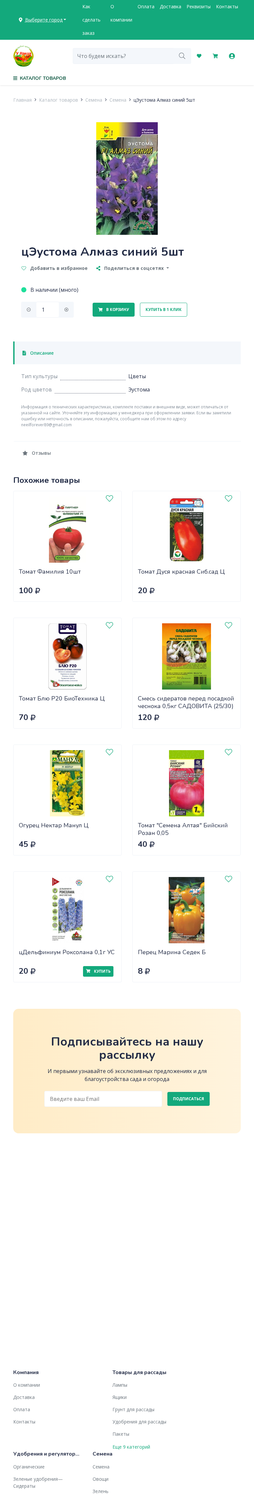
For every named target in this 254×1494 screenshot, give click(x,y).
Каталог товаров (58, 100)
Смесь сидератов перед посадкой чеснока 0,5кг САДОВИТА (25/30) (186, 702)
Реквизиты (199, 6)
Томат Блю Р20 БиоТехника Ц (62, 698)
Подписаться (188, 1098)
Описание (41, 353)
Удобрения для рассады (139, 1421)
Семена (93, 100)
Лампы (119, 1385)
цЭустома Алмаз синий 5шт (164, 100)
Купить (101, 971)
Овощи (100, 1479)
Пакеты (120, 1434)
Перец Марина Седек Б (172, 952)
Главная (22, 100)
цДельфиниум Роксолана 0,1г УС (67, 952)
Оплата (146, 6)
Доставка (170, 6)
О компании (121, 13)
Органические (29, 1467)
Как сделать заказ (91, 19)
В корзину (117, 309)
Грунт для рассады (133, 1409)
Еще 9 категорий (131, 1447)
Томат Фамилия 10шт (50, 572)
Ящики (119, 1397)
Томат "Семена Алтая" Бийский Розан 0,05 (183, 829)
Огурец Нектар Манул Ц (54, 825)
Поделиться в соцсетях (134, 268)
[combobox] (123, 56)
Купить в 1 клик (164, 309)
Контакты (227, 6)
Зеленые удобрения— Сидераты (38, 1482)
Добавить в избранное (58, 268)
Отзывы (40, 453)
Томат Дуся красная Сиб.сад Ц (181, 572)
